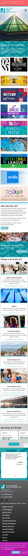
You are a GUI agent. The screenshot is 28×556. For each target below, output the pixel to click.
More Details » (6, 4)
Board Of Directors (8, 532)
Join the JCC (4, 228)
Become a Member (22, 251)
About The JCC (6, 512)
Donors (4, 538)
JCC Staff (5, 535)
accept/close (16, 552)
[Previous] (3, 465)
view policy (23, 552)
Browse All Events (14, 444)
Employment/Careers (9, 521)
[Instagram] (7, 500)
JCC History (6, 515)
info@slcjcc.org (8, 494)
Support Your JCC (7, 507)
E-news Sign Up (7, 509)
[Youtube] (4, 500)
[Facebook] (2, 500)
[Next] (25, 465)
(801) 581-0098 (8, 497)
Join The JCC (6, 518)
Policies (4, 540)
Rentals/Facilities (7, 529)
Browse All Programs (9, 524)
